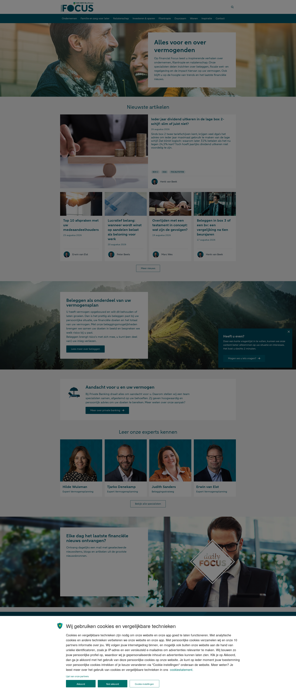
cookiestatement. (181, 669)
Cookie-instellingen (144, 683)
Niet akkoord (112, 683)
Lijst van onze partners (77, 676)
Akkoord (81, 683)
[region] (148, 656)
